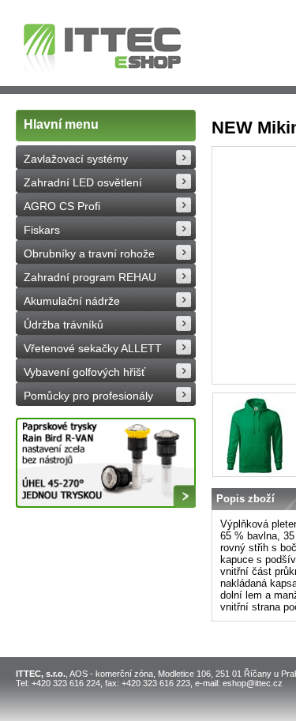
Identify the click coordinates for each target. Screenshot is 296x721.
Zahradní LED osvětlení (83, 182)
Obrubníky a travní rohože (89, 253)
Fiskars (42, 229)
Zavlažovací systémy (76, 158)
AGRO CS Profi (62, 206)
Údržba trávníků (63, 324)
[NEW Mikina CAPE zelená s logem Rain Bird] (254, 434)
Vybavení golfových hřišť (84, 372)
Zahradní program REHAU (90, 277)
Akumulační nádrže (72, 301)
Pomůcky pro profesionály (88, 395)
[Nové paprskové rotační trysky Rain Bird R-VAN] (106, 463)
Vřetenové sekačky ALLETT (93, 348)
